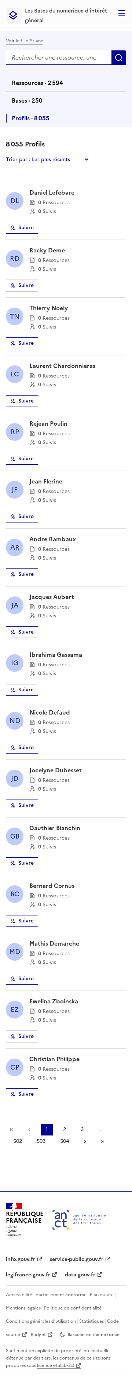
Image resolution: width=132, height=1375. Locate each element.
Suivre (26, 227)
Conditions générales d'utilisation (41, 1321)
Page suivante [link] (85, 1141)
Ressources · (37, 85)
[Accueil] (79, 1220)
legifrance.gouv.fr (28, 1275)
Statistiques (91, 1321)
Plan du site (102, 1294)
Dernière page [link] (103, 1141)
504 (64, 1141)
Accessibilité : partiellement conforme (46, 1294)
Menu (121, 13)
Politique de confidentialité (73, 1308)
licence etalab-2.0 (55, 1365)
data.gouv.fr (80, 1275)
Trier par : (18, 159)
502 (17, 1141)
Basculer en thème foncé (93, 1334)
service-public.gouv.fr (76, 1259)
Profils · (30, 120)
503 (41, 1141)
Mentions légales (23, 1308)
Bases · (27, 102)
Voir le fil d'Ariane (24, 41)
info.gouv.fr (20, 1259)
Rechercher (118, 57)
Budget (38, 1334)
